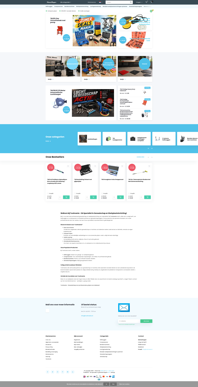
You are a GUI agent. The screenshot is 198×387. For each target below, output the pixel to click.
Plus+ (106, 371)
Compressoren (58, 6)
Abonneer (146, 321)
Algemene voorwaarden (52, 342)
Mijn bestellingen (78, 342)
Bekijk (47, 141)
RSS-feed (111, 371)
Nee (113, 384)
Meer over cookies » (124, 384)
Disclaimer (48, 344)
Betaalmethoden (50, 349)
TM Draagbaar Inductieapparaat (112, 179)
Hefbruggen (49, 6)
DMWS (102, 371)
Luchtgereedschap (95, 6)
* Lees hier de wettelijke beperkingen (126, 324)
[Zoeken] (131, 2)
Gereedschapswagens (135, 6)
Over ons (48, 340)
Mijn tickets (77, 344)
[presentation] (148, 148)
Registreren (77, 340)
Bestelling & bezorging (52, 352)
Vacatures (48, 359)
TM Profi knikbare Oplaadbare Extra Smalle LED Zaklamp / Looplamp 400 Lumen (57, 181)
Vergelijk (51, 193)
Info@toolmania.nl (87, 316)
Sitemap (48, 356)
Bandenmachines (69, 6)
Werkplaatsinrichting (82, 6)
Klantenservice (92, 2)
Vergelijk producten (79, 349)
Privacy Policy (49, 347)
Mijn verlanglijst (78, 347)
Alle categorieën (65, 2)
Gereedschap (148, 6)
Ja (106, 384)
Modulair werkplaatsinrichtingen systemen (115, 6)
